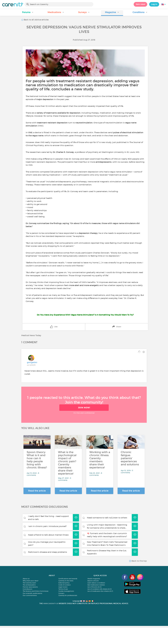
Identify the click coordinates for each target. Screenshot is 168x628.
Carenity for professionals (67, 595)
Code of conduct (64, 585)
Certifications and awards (67, 579)
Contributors (27, 589)
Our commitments (30, 595)
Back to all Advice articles (36, 19)
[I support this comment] (139, 352)
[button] (28, 13)
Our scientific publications (32, 593)
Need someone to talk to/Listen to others (107, 517)
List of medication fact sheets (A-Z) (100, 591)
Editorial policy (63, 583)
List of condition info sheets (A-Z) (99, 589)
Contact (61, 593)
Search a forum (93, 581)
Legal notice (62, 587)
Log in (154, 4)
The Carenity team (29, 583)
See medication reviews (96, 585)
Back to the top (139, 561)
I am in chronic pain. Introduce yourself (47, 526)
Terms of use (63, 589)
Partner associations (30, 587)
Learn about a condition (96, 583)
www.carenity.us (50, 603)
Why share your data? (30, 581)
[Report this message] (143, 352)
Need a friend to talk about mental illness (48, 535)
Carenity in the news (65, 581)
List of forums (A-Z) (94, 587)
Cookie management (66, 591)
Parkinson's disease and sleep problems (47, 552)
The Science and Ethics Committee (35, 591)
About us (26, 579)
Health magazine (93, 579)
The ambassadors (29, 585)
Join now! (140, 4)
